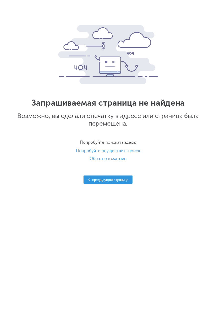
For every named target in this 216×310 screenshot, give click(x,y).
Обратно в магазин (108, 158)
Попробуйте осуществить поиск (108, 150)
